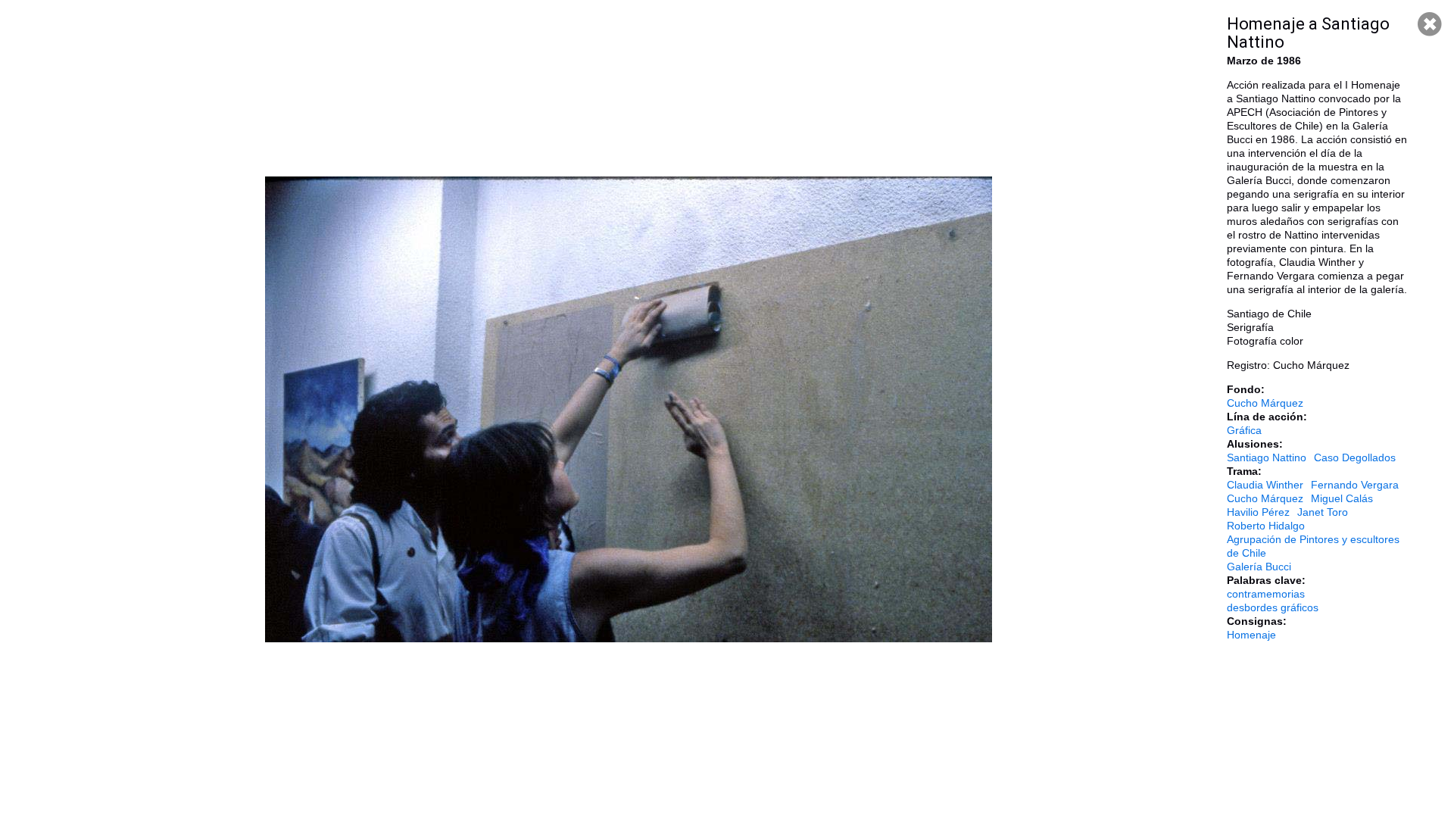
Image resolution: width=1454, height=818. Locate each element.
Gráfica (1244, 430)
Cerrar (1429, 24)
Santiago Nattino (1266, 457)
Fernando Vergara (1355, 485)
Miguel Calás (1342, 498)
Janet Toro (1322, 512)
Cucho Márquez (1265, 403)
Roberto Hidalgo (1266, 526)
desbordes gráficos (1272, 607)
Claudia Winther (1265, 485)
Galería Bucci (1259, 566)
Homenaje (1251, 635)
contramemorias (1266, 594)
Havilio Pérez (1258, 512)
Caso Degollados (1355, 457)
